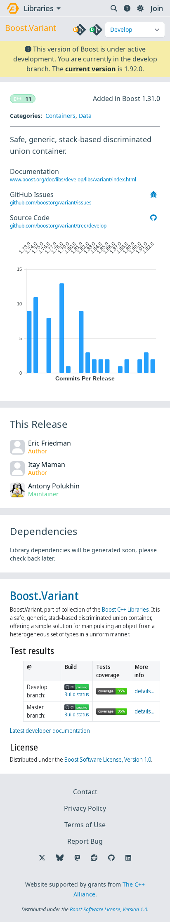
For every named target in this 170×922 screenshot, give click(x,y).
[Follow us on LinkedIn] (128, 858)
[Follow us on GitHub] (111, 858)
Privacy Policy (85, 808)
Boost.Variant (44, 595)
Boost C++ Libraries (125, 609)
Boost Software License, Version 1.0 (107, 759)
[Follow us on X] (42, 858)
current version (90, 68)
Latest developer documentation (50, 730)
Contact (85, 791)
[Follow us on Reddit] (94, 858)
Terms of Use (85, 824)
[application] (85, 309)
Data (85, 116)
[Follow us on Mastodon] (77, 858)
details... (144, 691)
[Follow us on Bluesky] (60, 858)
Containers (60, 116)
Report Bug (85, 841)
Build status (76, 694)
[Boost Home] (13, 8)
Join (156, 8)
